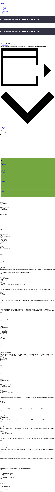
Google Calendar (3, 127)
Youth (2, 13)
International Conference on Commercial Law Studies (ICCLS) (8, 44)
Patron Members (4, 188)
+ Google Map (5, 136)
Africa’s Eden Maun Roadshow (5, 45)
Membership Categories (5, 11)
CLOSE (1, 204)
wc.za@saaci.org (3, 170)
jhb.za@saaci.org (3, 174)
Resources (3, 191)
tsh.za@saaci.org (3, 172)
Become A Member (3, 9)
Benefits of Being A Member (6, 10)
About (2, 5)
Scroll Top (1, 0)
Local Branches (4, 8)
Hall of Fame (4, 6)
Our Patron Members (5, 7)
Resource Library (3, 1)
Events (2, 12)
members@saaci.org (3, 164)
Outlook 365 (3, 128)
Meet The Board (4, 181)
